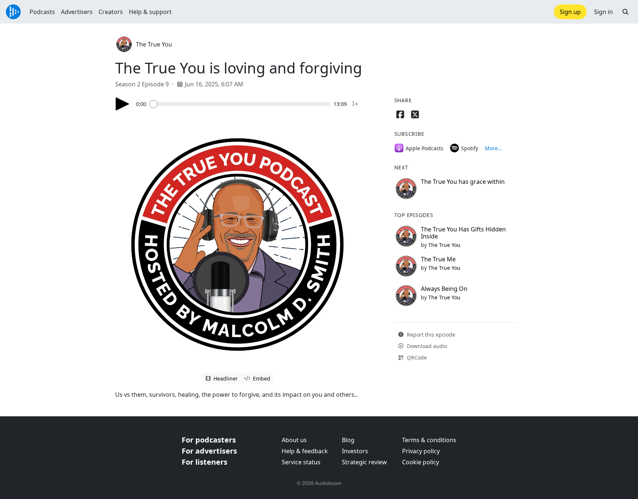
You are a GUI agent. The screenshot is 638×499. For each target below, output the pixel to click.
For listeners (204, 462)
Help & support (150, 12)
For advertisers (209, 451)
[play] (122, 103)
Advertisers (77, 12)
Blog (348, 440)
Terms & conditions (429, 440)
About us (294, 440)
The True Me (438, 259)
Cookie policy (420, 462)
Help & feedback (305, 451)
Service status (301, 462)
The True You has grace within (463, 182)
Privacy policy (421, 451)
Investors (355, 451)
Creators (111, 12)
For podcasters (209, 440)
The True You (154, 44)
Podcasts (42, 12)
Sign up (570, 12)
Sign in (603, 12)
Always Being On (444, 289)
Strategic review (364, 462)
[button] (625, 11)
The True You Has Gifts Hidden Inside (463, 232)
